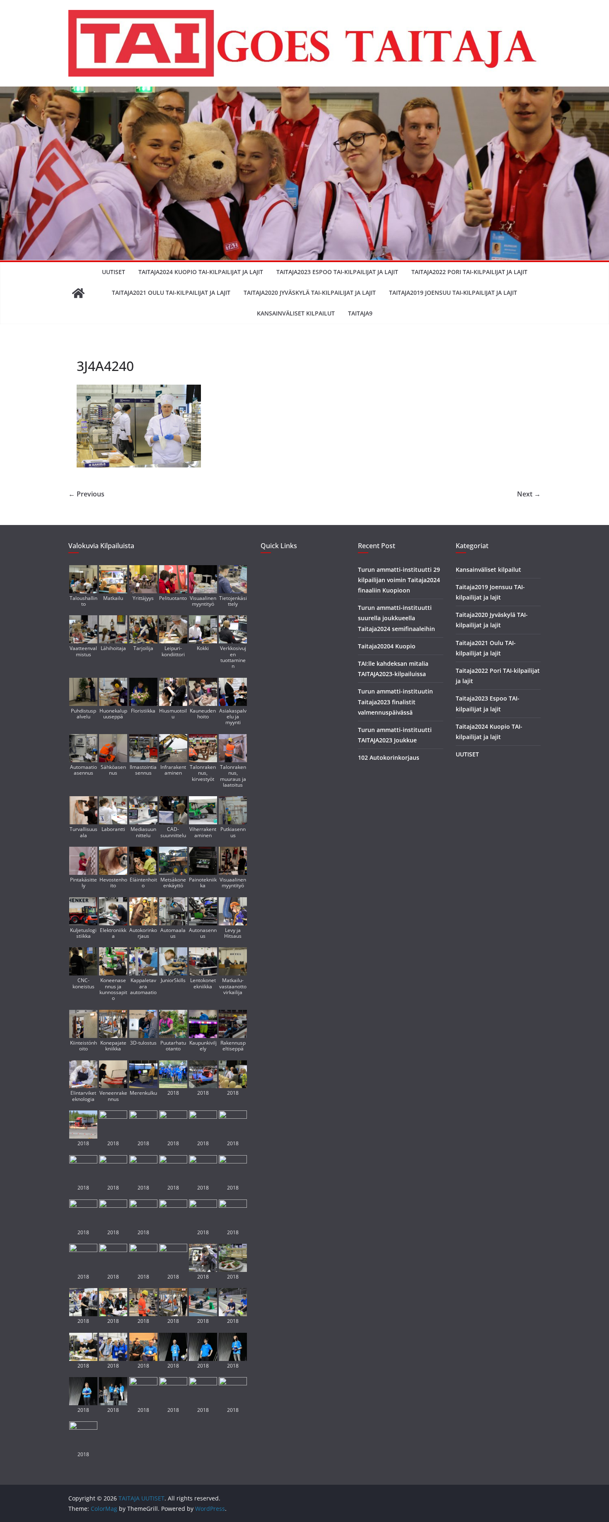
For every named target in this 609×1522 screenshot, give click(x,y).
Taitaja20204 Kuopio (387, 646)
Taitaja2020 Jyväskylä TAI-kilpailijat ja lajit (310, 292)
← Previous (86, 494)
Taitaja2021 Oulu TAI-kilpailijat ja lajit (171, 292)
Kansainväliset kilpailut (296, 313)
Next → (529, 494)
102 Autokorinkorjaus (388, 757)
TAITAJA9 (360, 313)
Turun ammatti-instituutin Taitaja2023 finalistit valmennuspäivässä (395, 701)
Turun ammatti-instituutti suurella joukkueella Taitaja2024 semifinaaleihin (396, 618)
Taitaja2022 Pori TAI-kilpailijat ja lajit (469, 272)
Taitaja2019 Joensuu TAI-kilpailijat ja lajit (453, 292)
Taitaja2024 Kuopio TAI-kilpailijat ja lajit (200, 272)
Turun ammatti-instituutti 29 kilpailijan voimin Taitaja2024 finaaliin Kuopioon (399, 580)
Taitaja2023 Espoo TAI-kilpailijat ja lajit (337, 272)
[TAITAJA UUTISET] (78, 293)
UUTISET (113, 272)
